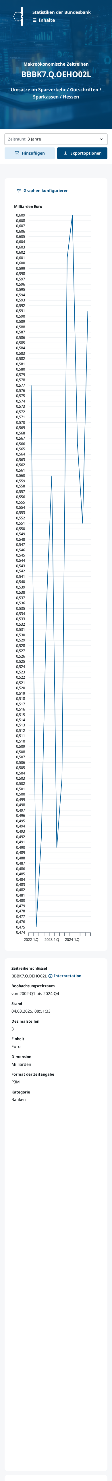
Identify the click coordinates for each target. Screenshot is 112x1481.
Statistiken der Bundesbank (61, 12)
